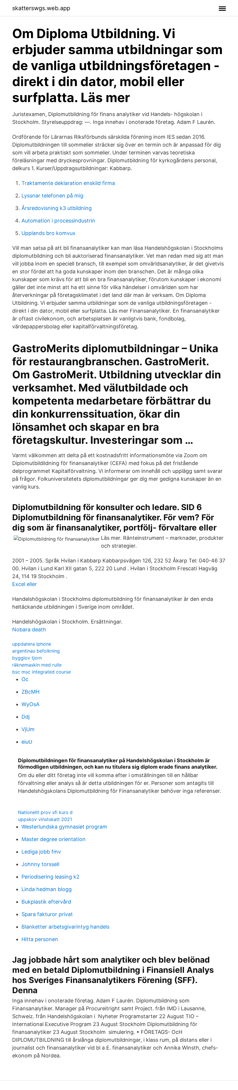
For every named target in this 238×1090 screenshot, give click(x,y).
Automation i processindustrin (58, 221)
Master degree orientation (53, 839)
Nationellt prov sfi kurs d (45, 812)
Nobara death (29, 629)
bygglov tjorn (27, 658)
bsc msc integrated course (41, 672)
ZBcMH (30, 692)
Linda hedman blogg (46, 889)
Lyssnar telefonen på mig (52, 196)
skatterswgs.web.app (41, 8)
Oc (24, 679)
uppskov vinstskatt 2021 (45, 819)
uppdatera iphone (31, 644)
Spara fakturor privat (47, 914)
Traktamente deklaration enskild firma (68, 183)
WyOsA (30, 704)
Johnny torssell (40, 864)
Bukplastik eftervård (46, 902)
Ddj (25, 717)
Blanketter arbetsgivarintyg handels (65, 927)
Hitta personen (39, 939)
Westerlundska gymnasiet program (64, 827)
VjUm (28, 729)
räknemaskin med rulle (37, 665)
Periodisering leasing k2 (50, 877)
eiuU (26, 742)
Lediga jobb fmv (41, 852)
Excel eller (24, 584)
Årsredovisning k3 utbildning (56, 208)
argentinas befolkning (36, 651)
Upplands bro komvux (48, 233)
